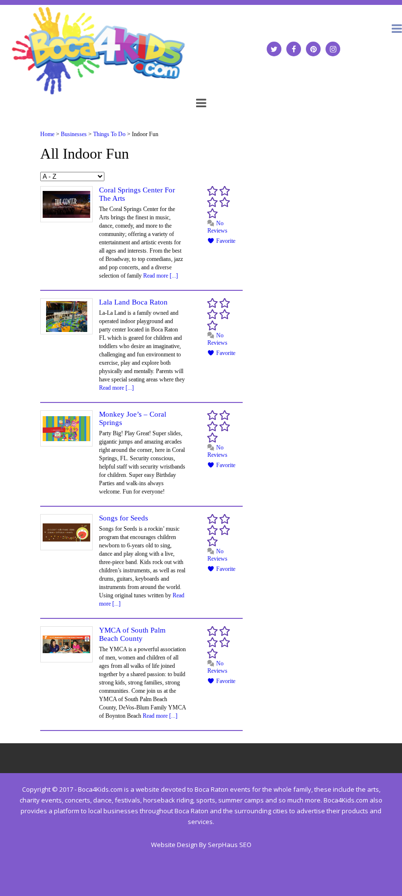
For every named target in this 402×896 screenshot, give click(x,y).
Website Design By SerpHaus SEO (201, 844)
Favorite (225, 240)
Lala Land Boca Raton (133, 302)
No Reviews (217, 227)
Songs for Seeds (123, 518)
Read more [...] (160, 275)
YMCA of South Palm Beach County (132, 634)
